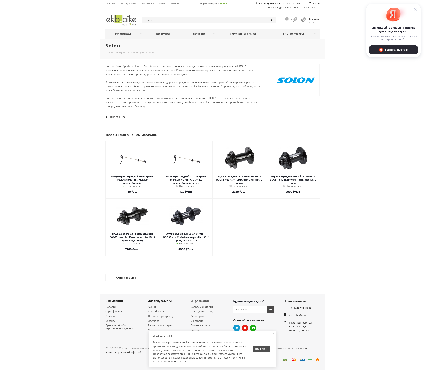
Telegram (236, 328)
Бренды (195, 330)
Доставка (153, 320)
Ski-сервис (197, 320)
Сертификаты (113, 311)
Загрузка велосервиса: (213, 3)
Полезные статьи (201, 325)
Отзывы (110, 316)
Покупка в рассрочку (160, 316)
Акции (152, 306)
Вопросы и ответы (202, 306)
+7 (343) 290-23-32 (300, 308)
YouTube (245, 328)
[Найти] (272, 20)
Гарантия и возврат (160, 325)
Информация (200, 301)
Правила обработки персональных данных (119, 327)
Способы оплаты (158, 311)
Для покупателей (160, 301)
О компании (114, 301)
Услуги (152, 330)
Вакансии (111, 320)
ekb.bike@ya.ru (298, 315)
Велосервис (198, 316)
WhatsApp (253, 328)
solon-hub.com (117, 116)
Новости (110, 306)
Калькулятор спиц (201, 311)
